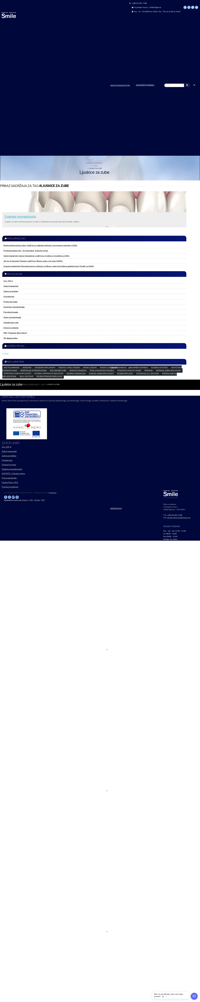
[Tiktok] (192, 7)
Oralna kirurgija (10, 302)
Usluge (113, 649)
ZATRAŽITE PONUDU (145, 85)
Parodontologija (10, 312)
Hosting (37, 500)
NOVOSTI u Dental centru (13, 473)
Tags (95, 166)
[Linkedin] (196, 7)
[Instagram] (189, 7)
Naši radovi (116, 508)
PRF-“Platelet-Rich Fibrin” (15, 333)
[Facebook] (185, 7)
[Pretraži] (187, 85)
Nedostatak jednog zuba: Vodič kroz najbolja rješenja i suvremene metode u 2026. (40, 245)
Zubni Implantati (10, 286)
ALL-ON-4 (8, 281)
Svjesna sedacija (10, 328)
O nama (114, 367)
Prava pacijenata (9, 478)
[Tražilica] (194, 85)
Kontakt (114, 931)
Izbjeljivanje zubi (10, 322)
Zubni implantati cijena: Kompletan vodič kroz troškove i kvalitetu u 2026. (36, 256)
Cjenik (113, 226)
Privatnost (52, 493)
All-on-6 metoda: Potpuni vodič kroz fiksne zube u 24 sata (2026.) (33, 261)
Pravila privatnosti (10, 487)
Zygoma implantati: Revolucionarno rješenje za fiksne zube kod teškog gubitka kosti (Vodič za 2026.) (48, 266)
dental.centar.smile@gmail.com (178, 517)
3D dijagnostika (10, 338)
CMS (31, 500)
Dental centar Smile (94, 163)
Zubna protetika (10, 291)
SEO (43, 500)
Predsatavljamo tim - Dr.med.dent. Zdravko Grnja (25, 250)
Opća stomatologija (12, 317)
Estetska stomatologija (20, 216)
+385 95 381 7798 (139, 3)
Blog (112, 790)
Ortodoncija (8, 296)
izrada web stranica (16, 500)
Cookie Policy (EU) (10, 482)
